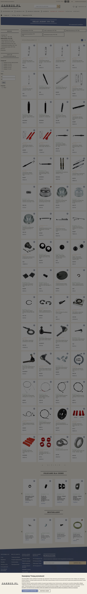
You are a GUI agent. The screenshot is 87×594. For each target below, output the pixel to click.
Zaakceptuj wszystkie (29, 590)
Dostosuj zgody (44, 590)
